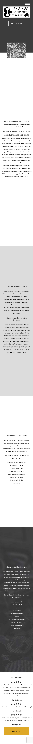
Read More (16, 731)
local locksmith (13, 578)
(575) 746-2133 (16, 23)
